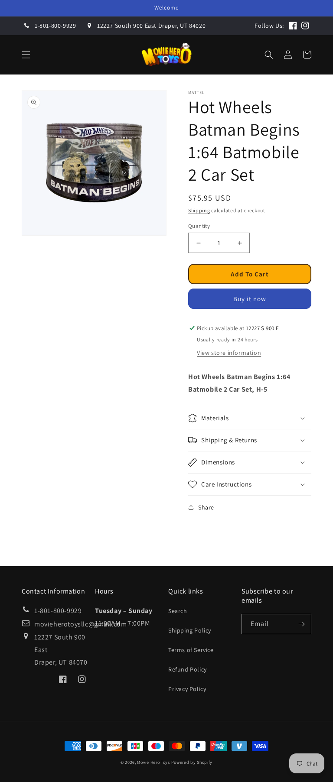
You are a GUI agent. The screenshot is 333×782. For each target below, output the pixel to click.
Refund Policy (187, 669)
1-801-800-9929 (55, 25)
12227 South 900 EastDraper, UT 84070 (61, 650)
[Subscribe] (301, 624)
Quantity (199, 226)
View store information (229, 353)
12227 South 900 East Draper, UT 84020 (151, 25)
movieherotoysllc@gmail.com (80, 624)
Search (177, 611)
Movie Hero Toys (153, 762)
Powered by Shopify (192, 762)
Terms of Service (191, 650)
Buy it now (249, 299)
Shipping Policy (189, 630)
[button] (26, 54)
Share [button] (206, 507)
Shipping (199, 210)
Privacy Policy (187, 689)
